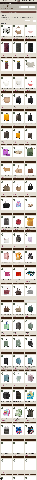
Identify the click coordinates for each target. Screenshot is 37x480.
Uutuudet (2, 11)
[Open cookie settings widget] (1, 479)
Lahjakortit (11, 12)
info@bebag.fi (18, 1)
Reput (31, 11)
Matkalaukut (7, 11)
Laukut (34, 11)
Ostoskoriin (6, 40)
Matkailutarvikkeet (25, 11)
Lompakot (2, 12)
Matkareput (12, 11)
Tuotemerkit (16, 12)
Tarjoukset (7, 12)
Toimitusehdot (6, 3)
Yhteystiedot (10, 3)
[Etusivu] (1, 3)
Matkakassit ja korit (18, 11)
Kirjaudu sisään (35, 3)
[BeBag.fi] (6, 6)
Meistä (3, 3)
